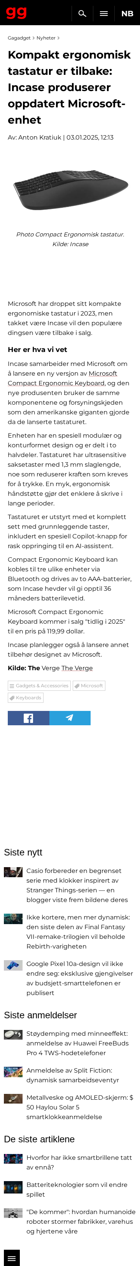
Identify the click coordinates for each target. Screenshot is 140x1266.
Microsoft (92, 685)
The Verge (77, 668)
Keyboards (28, 697)
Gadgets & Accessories (42, 685)
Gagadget (16, 11)
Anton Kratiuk (39, 137)
